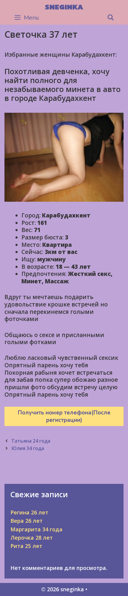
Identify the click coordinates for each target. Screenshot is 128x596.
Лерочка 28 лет (31, 537)
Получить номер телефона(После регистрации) (64, 416)
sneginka (64, 6)
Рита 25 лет (26, 545)
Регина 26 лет (29, 512)
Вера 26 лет (26, 520)
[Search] (110, 18)
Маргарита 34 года (36, 529)
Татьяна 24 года (30, 441)
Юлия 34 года (27, 448)
